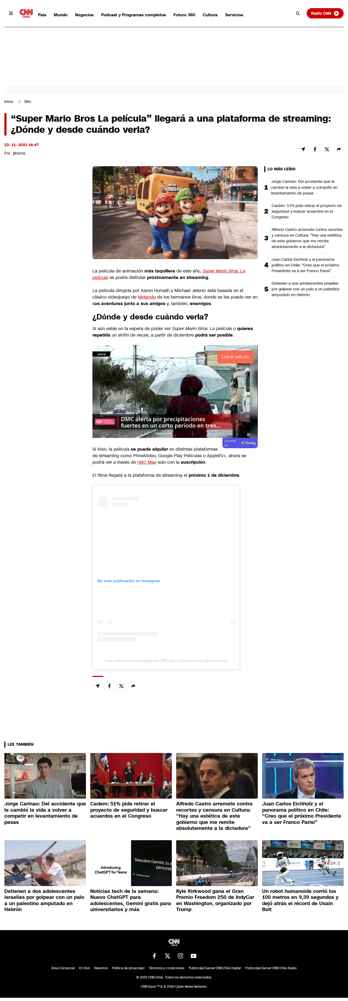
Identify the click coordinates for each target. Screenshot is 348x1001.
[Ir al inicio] (26, 13)
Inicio (8, 101)
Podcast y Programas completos (133, 15)
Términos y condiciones (166, 968)
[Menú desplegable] (10, 13)
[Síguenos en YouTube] (193, 956)
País (42, 15)
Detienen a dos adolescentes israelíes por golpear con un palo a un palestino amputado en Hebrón (306, 289)
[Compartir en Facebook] (315, 149)
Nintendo (147, 297)
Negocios (84, 15)
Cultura (210, 15)
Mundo (60, 15)
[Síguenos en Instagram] (180, 956)
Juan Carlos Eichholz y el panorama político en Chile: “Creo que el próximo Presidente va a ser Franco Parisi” (305, 265)
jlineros (19, 153)
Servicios (234, 15)
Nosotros (101, 968)
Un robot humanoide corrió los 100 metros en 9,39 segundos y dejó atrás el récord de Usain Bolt (300, 900)
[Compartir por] (339, 149)
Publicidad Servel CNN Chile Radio (271, 968)
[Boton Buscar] (297, 13)
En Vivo (84, 968)
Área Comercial (63, 968)
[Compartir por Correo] (303, 149)
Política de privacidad (128, 968)
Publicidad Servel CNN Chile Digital (215, 968)
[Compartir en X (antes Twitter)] (327, 149)
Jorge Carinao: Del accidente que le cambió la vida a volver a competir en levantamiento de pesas (304, 187)
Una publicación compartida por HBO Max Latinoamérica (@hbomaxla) (166, 660)
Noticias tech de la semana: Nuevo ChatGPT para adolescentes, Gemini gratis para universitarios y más (130, 900)
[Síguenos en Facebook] (154, 956)
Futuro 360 (184, 15)
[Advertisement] (45, 477)
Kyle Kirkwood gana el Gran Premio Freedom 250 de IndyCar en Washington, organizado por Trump (215, 900)
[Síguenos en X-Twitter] (167, 956)
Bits (27, 101)
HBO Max (146, 462)
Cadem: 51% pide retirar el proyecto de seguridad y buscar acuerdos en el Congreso (307, 211)
